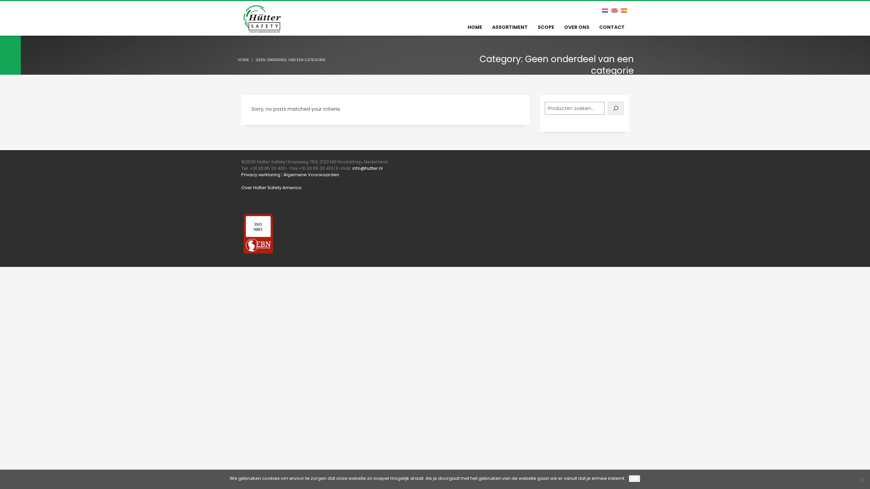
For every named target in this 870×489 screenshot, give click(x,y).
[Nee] (861, 479)
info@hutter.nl (367, 168)
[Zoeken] (616, 108)
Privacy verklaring (260, 174)
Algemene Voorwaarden (311, 174)
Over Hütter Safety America (271, 187)
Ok (634, 478)
